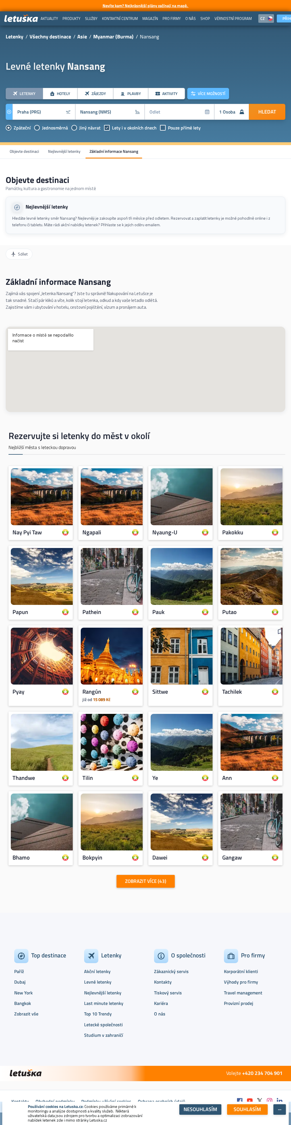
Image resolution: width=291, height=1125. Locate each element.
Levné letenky (97, 981)
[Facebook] (240, 1101)
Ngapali (91, 532)
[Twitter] (260, 1101)
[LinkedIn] (279, 1101)
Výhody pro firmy (241, 981)
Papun (20, 612)
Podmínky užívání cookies (106, 1101)
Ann (227, 778)
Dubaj (20, 981)
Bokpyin (92, 857)
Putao (229, 612)
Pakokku (232, 532)
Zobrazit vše (26, 1013)
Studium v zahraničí (103, 1035)
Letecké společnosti (103, 1024)
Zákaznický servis (171, 971)
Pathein (91, 612)
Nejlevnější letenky (64, 151)
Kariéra (161, 1003)
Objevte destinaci (24, 151)
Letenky (14, 36)
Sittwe (160, 691)
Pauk (158, 612)
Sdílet (23, 254)
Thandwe (24, 778)
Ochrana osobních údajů (161, 1101)
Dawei (159, 857)
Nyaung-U (164, 532)
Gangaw (232, 857)
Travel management (243, 992)
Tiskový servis (168, 992)
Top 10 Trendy (98, 1013)
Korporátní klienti (241, 971)
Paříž (19, 971)
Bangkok (22, 1003)
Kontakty (163, 981)
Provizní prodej (238, 1003)
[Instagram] (270, 1101)
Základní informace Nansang (114, 151)
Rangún (91, 691)
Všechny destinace (50, 36)
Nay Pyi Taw (27, 532)
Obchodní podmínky (55, 1101)
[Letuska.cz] (21, 19)
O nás (159, 1013)
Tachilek (232, 691)
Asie (82, 36)
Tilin (87, 778)
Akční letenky (97, 971)
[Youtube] (250, 1101)
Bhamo (21, 857)
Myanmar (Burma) (113, 36)
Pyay (18, 691)
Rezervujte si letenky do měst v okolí (79, 435)
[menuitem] (49, 18)
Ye (155, 778)
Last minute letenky (103, 1003)
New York (23, 992)
